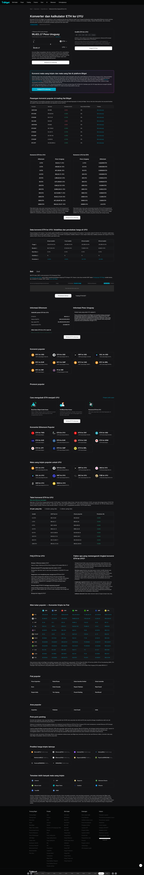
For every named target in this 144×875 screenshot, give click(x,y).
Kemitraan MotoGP (33, 845)
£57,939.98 (98, 614)
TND (72, 873)
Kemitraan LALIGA (33, 843)
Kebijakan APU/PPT (103, 827)
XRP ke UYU (82, 468)
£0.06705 (97, 630)
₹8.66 (85, 630)
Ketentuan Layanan (103, 832)
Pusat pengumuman (34, 830)
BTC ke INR (39, 370)
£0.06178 (97, 638)
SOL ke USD (103, 354)
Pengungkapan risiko (104, 835)
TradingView (50, 855)
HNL (54, 873)
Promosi (84, 840)
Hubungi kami (32, 817)
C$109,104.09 (64, 614)
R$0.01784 (107, 657)
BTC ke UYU (39, 468)
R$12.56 (107, 634)
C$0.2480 (63, 649)
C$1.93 (63, 622)
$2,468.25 (44, 618)
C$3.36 (63, 634)
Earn (48, 832)
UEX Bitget (31, 838)
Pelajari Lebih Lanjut (108, 397)
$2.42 (43, 634)
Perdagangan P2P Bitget (36, 277)
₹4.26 (85, 653)
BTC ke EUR (39, 362)
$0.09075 (44, 630)
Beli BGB (66, 827)
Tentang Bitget (32, 815)
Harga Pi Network (68, 850)
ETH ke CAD (82, 440)
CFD (48, 820)
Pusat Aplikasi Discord (52, 863)
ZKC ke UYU (82, 475)
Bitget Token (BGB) (33, 827)
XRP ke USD (82, 354)
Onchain (49, 822)
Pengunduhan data (86, 838)
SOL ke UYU (39, 475)
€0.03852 (54, 653)
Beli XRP (66, 825)
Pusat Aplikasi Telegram (52, 860)
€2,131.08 (54, 618)
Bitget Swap (49, 858)
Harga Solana (67, 855)
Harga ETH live (93, 48)
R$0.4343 (107, 638)
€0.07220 (54, 638)
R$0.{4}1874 (108, 645)
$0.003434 (44, 657)
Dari (34, 40)
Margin (48, 830)
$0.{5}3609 (45, 645)
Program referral (85, 843)
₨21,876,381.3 (76, 614)
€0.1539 (54, 649)
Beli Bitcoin (66, 817)
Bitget (31, 9)
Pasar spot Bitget (53, 279)
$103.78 (44, 626)
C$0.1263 (63, 630)
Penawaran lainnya (63, 295)
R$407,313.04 (108, 614)
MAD (107, 873)
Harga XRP (67, 848)
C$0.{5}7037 (64, 642)
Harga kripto (36, 9)
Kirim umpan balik (86, 815)
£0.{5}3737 (97, 642)
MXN (37, 873)
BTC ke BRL (103, 362)
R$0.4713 (107, 630)
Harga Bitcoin (67, 835)
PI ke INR (60, 370)
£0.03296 (97, 653)
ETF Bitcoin (67, 845)
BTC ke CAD (82, 362)
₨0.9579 (74, 657)
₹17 (85, 649)
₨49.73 (74, 649)
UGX (60, 873)
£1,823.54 (97, 618)
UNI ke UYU (103, 468)
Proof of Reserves (33, 832)
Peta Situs (31, 853)
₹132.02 (86, 622)
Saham (48, 825)
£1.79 (96, 634)
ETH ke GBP (61, 448)
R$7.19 (106, 622)
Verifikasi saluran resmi (87, 820)
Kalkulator (66, 843)
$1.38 (43, 622)
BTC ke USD (39, 354)
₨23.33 (74, 638)
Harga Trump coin (68, 858)
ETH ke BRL (82, 448)
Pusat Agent (49, 848)
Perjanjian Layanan (103, 815)
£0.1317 (97, 649)
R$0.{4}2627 (108, 642)
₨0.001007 (75, 645)
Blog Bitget (31, 825)
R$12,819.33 (108, 618)
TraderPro (49, 850)
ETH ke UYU (61, 432)
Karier (30, 822)
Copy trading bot (51, 840)
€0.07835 (54, 630)
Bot (47, 843)
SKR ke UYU (39, 483)
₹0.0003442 (87, 645)
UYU (101, 873)
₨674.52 (74, 634)
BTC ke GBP (61, 362)
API (47, 845)
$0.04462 (44, 653)
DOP (89, 873)
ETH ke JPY (39, 448)
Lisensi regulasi (102, 825)
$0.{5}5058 (45, 642)
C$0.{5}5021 (64, 645)
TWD (78, 873)
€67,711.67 (54, 614)
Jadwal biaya (85, 845)
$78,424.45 (45, 614)
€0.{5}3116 (54, 645)
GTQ (43, 873)
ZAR (66, 873)
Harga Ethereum (44, 9)
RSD (84, 873)
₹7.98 (85, 638)
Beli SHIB (66, 830)
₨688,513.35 (75, 618)
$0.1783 (44, 649)
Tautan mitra (32, 840)
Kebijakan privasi (103, 830)
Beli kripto (66, 815)
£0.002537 (97, 657)
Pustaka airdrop (50, 866)
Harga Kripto (67, 832)
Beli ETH (66, 820)
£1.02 (96, 622)
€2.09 (53, 634)
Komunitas (31, 820)
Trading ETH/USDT (81, 295)
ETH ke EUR (61, 440)
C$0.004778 (64, 657)
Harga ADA (66, 853)
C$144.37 (63, 626)
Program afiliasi (85, 830)
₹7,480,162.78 (87, 614)
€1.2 (53, 622)
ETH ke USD (61, 354)
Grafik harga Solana (69, 840)
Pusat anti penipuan (86, 822)
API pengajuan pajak (86, 848)
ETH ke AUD (39, 440)
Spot (48, 815)
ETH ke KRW (103, 440)
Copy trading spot (51, 835)
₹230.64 (86, 634)
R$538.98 (107, 626)
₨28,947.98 (75, 626)
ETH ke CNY (82, 432)
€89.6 (53, 626)
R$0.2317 (107, 653)
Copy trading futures (51, 838)
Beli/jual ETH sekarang (50, 62)
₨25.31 (74, 630)
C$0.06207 (64, 653)
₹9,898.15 (86, 626)
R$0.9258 (107, 649)
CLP (49, 873)
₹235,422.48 (87, 618)
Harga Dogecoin (68, 860)
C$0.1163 (63, 638)
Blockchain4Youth (33, 848)
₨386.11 (74, 622)
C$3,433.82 (64, 618)
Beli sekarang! (100, 110)
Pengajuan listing (86, 825)
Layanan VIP (85, 827)
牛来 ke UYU (103, 475)
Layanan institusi (86, 832)
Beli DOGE (66, 822)
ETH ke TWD (39, 432)
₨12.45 (74, 653)
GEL (95, 873)
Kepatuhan (101, 822)
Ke (33, 46)
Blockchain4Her (33, 850)
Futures (48, 817)
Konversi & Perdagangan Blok (54, 827)
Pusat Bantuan (85, 817)
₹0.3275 (86, 657)
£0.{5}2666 (97, 645)
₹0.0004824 (87, 642)
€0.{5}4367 (54, 642)
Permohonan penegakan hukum (106, 817)
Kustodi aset (84, 835)
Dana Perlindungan (33, 835)
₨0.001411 (75, 642)
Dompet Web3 (50, 853)
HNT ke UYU (61, 475)
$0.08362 (44, 638)
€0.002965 (54, 657)
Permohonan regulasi (104, 820)
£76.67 (96, 626)
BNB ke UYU (61, 483)
